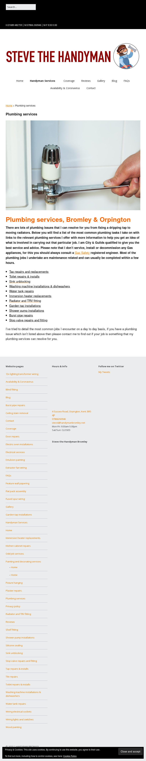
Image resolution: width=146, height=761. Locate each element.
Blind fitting (12, 389)
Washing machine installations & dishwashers (39, 286)
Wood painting (13, 727)
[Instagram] (17, 15)
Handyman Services (42, 80)
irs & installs (31, 276)
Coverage (69, 80)
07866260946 (59, 419)
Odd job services (15, 553)
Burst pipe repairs (21, 315)
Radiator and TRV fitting (18, 614)
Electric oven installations (19, 444)
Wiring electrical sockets (19, 711)
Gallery (101, 80)
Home (19, 80)
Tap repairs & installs (17, 668)
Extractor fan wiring (16, 467)
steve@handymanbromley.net (68, 422)
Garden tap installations (25, 305)
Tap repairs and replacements (29, 271)
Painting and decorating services (23, 561)
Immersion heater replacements (30, 296)
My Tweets (104, 372)
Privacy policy (13, 606)
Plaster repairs (14, 590)
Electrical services (15, 452)
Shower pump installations (26, 310)
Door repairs (12, 436)
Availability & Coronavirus (65, 88)
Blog (114, 80)
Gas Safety (82, 252)
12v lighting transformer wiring (22, 374)
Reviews (86, 80)
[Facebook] (7, 15)
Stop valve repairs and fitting (28, 320)
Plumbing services (15, 598)
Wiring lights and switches (19, 719)
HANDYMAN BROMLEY (27, 746)
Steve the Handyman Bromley (69, 441)
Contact (91, 88)
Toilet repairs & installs (18, 684)
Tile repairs (12, 676)
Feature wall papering (17, 483)
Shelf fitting (12, 629)
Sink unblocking (14, 653)
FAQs (127, 80)
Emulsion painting (15, 459)
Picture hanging (14, 582)
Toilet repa (16, 276)
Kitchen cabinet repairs (18, 545)
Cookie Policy (70, 755)
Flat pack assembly (16, 491)
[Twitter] (12, 15)
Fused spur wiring (15, 498)
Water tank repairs (21, 291)
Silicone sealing (14, 645)
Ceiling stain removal (17, 413)
